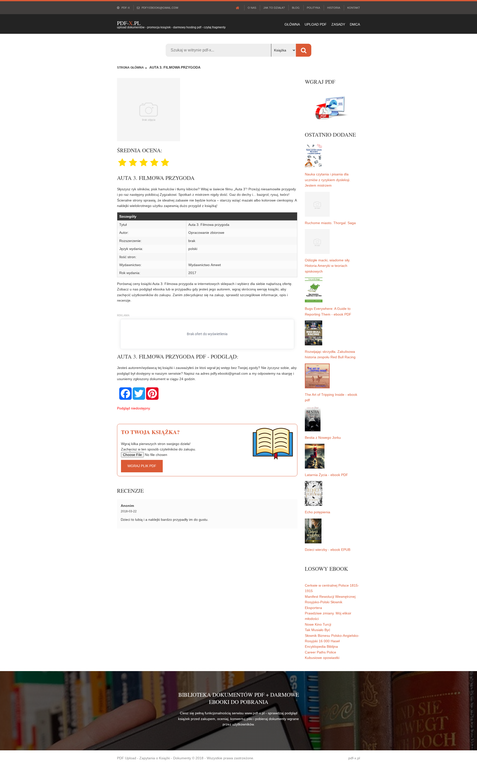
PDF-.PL (128, 23)
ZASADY (338, 24)
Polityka (313, 7)
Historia (333, 7)
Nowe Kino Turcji (318, 624)
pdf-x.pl (354, 758)
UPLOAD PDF (316, 24)
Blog (296, 7)
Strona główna (130, 67)
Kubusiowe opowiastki (322, 658)
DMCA (355, 24)
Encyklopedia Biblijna (321, 646)
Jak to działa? (274, 7)
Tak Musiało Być (317, 630)
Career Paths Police (320, 652)
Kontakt (353, 7)
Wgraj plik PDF (141, 466)
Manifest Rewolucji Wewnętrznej (330, 597)
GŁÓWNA (292, 24)
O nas (252, 7)
